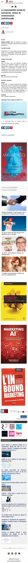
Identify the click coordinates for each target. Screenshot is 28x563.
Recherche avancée (21, 419)
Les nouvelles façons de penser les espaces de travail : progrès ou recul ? (14, 516)
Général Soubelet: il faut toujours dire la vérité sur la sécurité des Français (13, 213)
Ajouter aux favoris (10, 32)
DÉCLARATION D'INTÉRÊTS (14, 561)
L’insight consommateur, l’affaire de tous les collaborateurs (13, 274)
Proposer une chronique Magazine (10, 187)
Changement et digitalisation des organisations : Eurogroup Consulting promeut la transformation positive (14, 521)
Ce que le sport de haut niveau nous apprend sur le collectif (13, 233)
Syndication (13, 548)
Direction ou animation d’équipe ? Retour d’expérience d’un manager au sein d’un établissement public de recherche (14, 534)
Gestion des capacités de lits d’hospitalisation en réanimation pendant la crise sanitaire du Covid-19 (14, 505)
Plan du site (5, 548)
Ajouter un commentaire (7, 135)
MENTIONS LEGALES (14, 559)
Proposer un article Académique (9, 190)
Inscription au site (21, 548)
